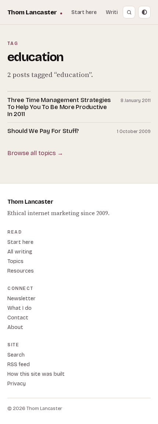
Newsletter (21, 298)
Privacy (16, 384)
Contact (17, 318)
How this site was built (36, 374)
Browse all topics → (35, 153)
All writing (19, 252)
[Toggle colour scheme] (144, 12)
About (15, 327)
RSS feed (18, 364)
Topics (15, 261)
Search (16, 355)
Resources (20, 271)
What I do (19, 308)
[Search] (129, 12)
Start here (84, 12)
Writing (114, 12)
